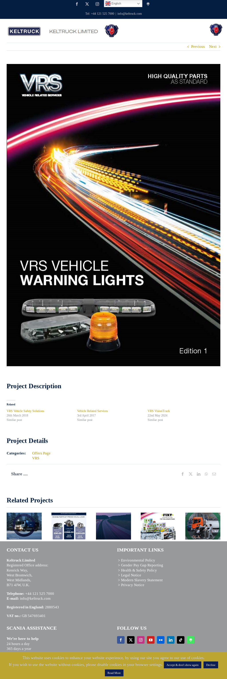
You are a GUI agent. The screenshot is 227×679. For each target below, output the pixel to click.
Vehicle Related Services (92, 411)
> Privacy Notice (131, 585)
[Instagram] (141, 640)
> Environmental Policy (136, 560)
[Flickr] (160, 640)
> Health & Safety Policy (137, 570)
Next (213, 46)
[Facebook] (121, 640)
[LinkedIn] (170, 640)
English (116, 3)
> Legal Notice (129, 575)
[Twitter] (131, 640)
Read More (114, 673)
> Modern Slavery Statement (140, 580)
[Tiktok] (180, 640)
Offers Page (41, 453)
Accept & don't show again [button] (182, 665)
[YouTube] (151, 640)
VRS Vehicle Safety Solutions (25, 411)
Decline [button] (210, 665)
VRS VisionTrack (159, 411)
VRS (35, 458)
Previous (198, 46)
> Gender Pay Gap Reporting (140, 565)
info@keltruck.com (129, 13)
